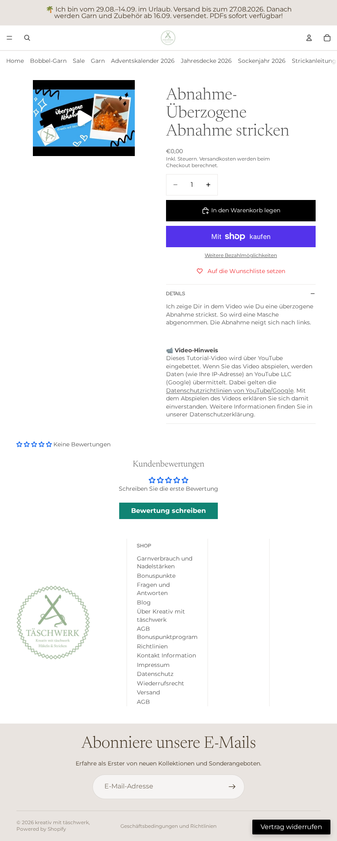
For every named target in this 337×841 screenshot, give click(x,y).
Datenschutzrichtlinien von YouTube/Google (229, 390)
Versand (148, 692)
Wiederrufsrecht (160, 683)
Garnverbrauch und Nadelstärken (164, 562)
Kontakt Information (166, 655)
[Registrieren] (232, 786)
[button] (34, 444)
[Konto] (309, 38)
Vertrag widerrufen (291, 827)
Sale (79, 60)
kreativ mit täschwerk (62, 822)
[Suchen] (27, 38)
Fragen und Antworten (153, 589)
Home (15, 60)
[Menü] (9, 37)
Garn (98, 60)
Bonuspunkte (156, 575)
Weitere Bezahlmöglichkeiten (241, 255)
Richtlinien (152, 646)
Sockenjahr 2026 (262, 60)
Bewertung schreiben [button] (168, 511)
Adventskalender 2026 (143, 60)
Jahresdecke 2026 (206, 60)
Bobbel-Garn (48, 60)
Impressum (153, 665)
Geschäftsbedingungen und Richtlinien (168, 826)
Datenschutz (155, 674)
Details (175, 293)
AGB (143, 701)
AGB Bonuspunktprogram (167, 633)
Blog (144, 602)
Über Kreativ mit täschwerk (161, 615)
